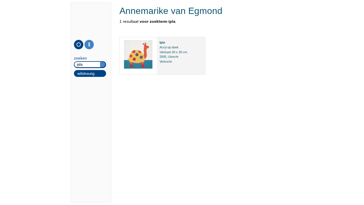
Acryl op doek (169, 47)
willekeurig (85, 73)
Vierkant (165, 52)
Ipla (162, 42)
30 (173, 52)
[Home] (78, 44)
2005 (163, 56)
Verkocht (166, 61)
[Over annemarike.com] (89, 44)
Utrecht (173, 56)
